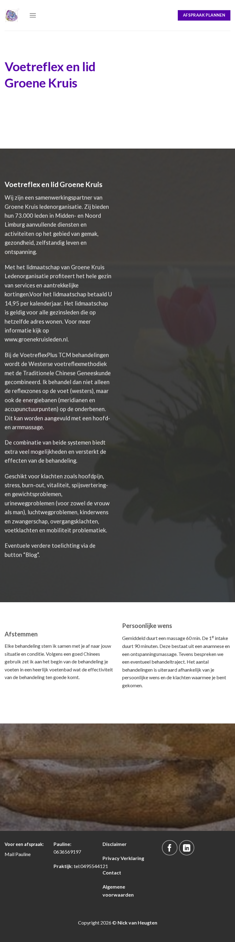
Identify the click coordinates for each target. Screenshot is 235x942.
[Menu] (32, 15)
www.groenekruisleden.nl (36, 339)
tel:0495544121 (91, 866)
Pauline (23, 854)
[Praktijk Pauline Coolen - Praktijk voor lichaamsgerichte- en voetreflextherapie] (12, 15)
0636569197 (67, 852)
